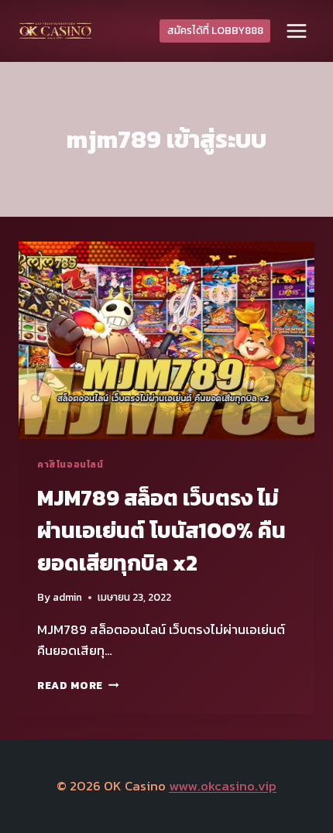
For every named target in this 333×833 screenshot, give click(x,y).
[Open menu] (296, 30)
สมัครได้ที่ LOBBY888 (215, 30)
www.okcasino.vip (222, 786)
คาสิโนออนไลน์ (70, 464)
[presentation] (166, 340)
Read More (78, 685)
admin (67, 597)
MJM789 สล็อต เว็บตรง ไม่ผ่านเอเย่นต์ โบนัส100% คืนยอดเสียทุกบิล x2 (161, 530)
